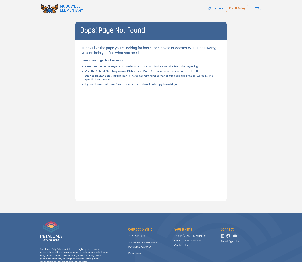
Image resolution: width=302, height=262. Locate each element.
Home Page (109, 66)
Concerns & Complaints (189, 240)
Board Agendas (230, 241)
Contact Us (181, 245)
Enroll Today (237, 8)
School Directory (107, 71)
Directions (134, 253)
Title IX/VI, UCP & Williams (190, 235)
